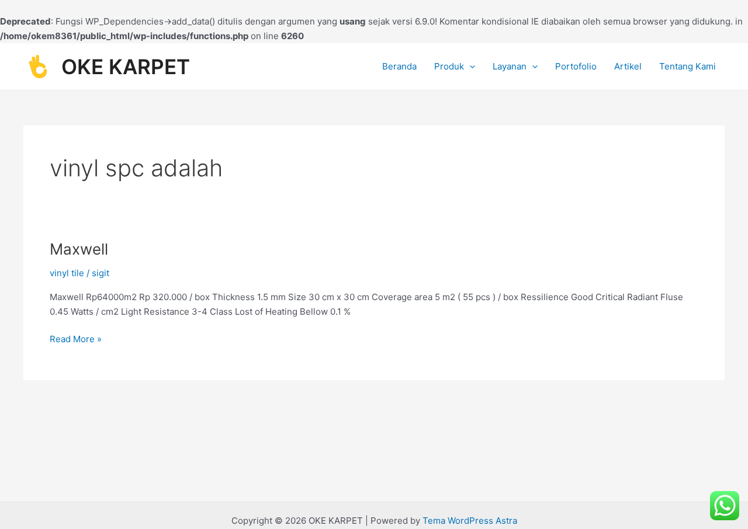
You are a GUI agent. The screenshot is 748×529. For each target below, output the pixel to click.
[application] (469, 66)
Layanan (510, 66)
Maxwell (79, 249)
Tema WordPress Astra (470, 520)
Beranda (399, 66)
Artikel (628, 66)
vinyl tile (67, 273)
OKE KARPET (125, 66)
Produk (449, 66)
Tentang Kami (687, 66)
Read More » (76, 338)
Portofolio (576, 66)
